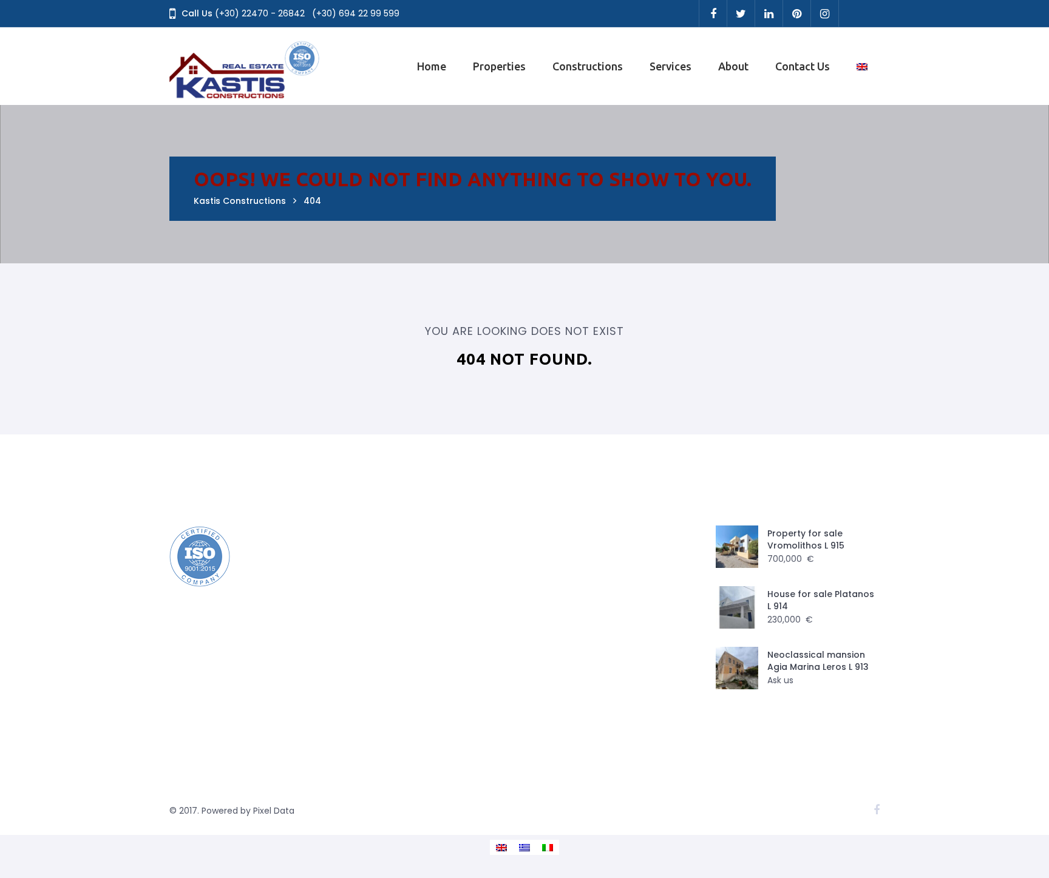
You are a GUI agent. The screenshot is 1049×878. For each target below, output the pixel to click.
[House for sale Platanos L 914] (737, 607)
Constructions (587, 66)
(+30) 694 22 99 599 (355, 13)
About (733, 66)
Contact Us (802, 66)
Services (670, 66)
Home (431, 66)
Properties (499, 66)
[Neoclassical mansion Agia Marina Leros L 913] (737, 668)
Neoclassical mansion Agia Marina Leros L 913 (818, 661)
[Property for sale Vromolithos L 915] (737, 546)
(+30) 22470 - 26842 (260, 13)
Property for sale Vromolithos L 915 (805, 539)
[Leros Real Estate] (245, 66)
